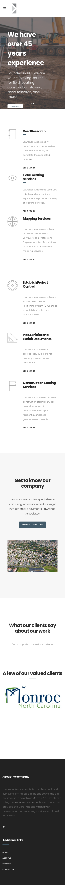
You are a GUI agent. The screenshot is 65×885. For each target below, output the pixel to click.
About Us (6, 858)
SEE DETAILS (29, 167)
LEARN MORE (15, 106)
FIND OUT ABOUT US (32, 524)
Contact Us (8, 869)
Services (6, 864)
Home (5, 852)
